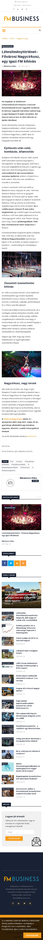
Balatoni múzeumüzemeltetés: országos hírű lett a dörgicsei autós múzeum (20, 597)
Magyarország (21, 38)
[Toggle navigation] (4, 30)
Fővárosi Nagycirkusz (13, 419)
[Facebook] (14, 9)
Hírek (12, 38)
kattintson (31, 436)
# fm (11, 461)
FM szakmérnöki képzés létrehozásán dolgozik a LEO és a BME (28, 716)
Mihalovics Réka (10, 66)
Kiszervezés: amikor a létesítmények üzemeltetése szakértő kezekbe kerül (28, 791)
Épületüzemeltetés (12, 590)
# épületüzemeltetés (18, 464)
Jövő (3, 625)
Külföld (4, 688)
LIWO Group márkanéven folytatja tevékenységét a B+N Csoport (27, 665)
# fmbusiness (25, 467)
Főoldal (4, 38)
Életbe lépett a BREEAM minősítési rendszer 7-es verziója (27, 678)
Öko (3, 751)
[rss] (26, 9)
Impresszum (26, 5)
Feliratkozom (14, 838)
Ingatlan (5, 650)
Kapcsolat (17, 5)
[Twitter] (23, 9)
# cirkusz (19, 461)
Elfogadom (32, 935)
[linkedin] (18, 9)
